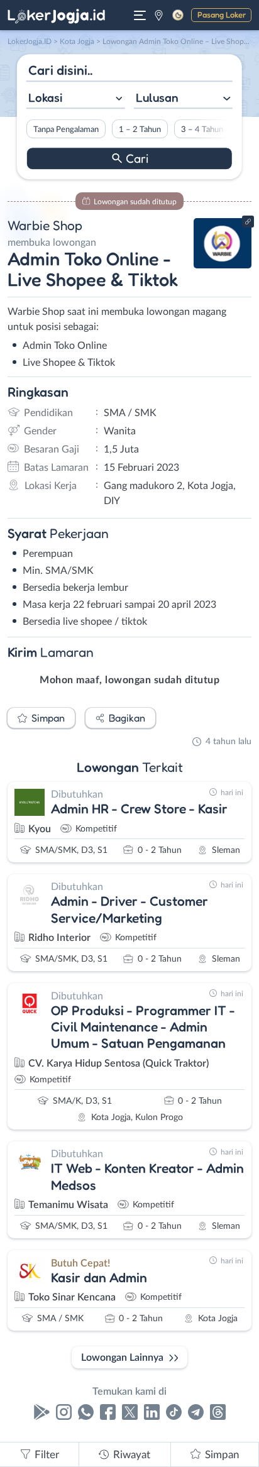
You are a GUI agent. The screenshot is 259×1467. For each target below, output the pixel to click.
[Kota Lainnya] (158, 15)
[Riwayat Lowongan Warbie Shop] (223, 265)
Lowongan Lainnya (122, 1358)
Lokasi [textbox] (45, 97)
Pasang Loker (221, 14)
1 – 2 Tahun (140, 129)
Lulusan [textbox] (157, 97)
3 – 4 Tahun (202, 129)
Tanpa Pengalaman (66, 129)
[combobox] (75, 99)
